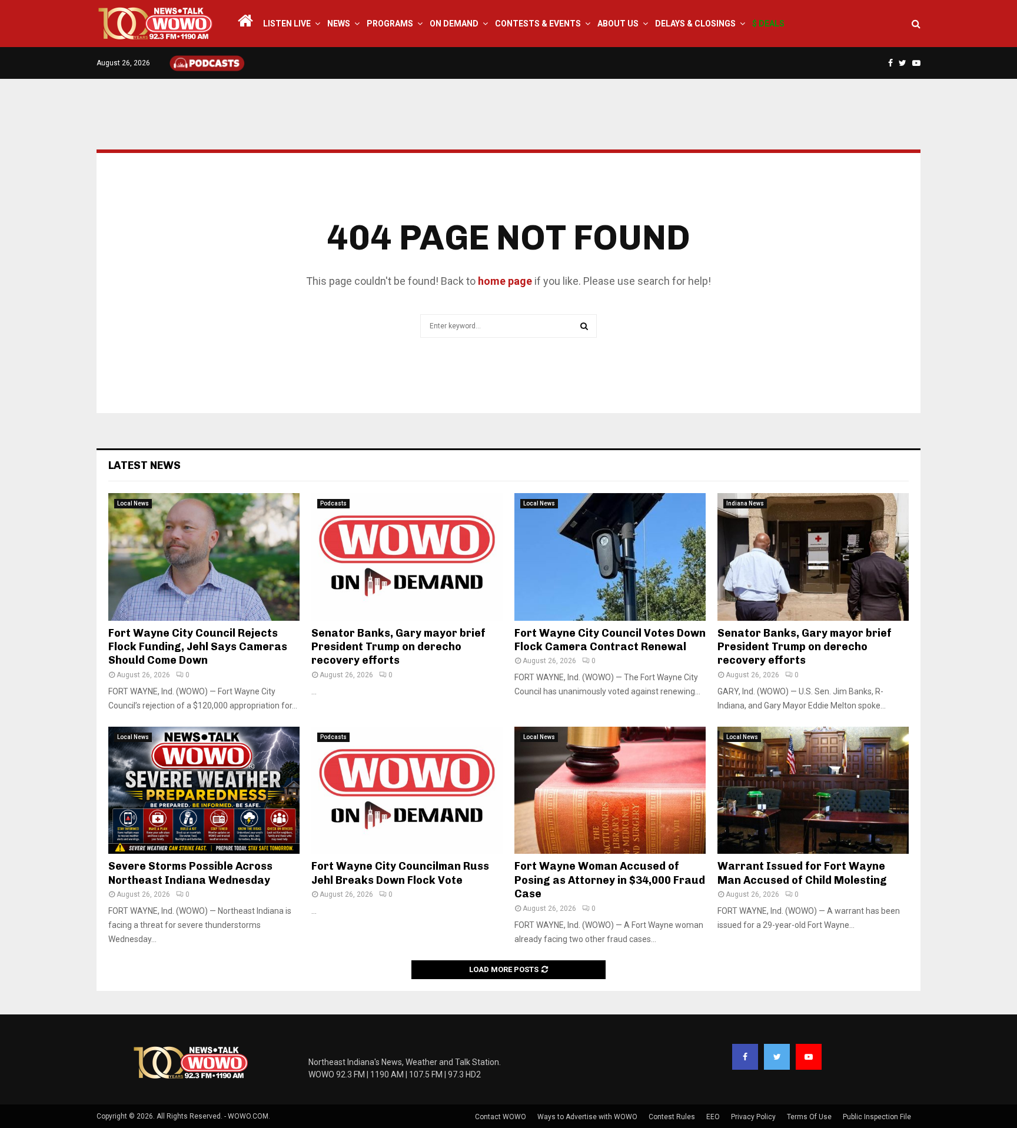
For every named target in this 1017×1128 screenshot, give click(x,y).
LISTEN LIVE (287, 23)
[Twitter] (777, 1057)
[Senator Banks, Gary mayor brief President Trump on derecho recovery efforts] (407, 557)
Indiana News (745, 503)
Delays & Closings (695, 23)
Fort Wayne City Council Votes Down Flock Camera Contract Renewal (610, 640)
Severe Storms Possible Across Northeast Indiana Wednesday (190, 873)
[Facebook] (745, 1057)
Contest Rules (672, 1117)
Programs (390, 23)
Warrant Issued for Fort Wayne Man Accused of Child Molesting (802, 873)
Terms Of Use (809, 1117)
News (338, 23)
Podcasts (333, 503)
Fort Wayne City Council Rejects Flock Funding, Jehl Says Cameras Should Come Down (197, 647)
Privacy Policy (753, 1117)
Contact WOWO (500, 1117)
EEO (713, 1117)
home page (505, 281)
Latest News (144, 465)
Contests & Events (538, 23)
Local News (133, 503)
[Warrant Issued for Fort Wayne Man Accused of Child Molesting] (813, 790)
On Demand (454, 23)
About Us (618, 23)
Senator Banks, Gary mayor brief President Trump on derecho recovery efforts (398, 647)
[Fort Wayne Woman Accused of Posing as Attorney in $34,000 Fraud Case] (610, 790)
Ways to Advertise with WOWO (587, 1117)
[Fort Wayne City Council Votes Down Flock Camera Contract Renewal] (610, 557)
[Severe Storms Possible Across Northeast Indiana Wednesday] (204, 790)
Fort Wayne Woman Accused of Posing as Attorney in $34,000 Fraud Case (609, 880)
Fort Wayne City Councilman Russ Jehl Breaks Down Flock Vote (400, 873)
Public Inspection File (877, 1117)
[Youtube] (809, 1057)
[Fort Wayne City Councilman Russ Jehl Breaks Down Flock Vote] (407, 790)
